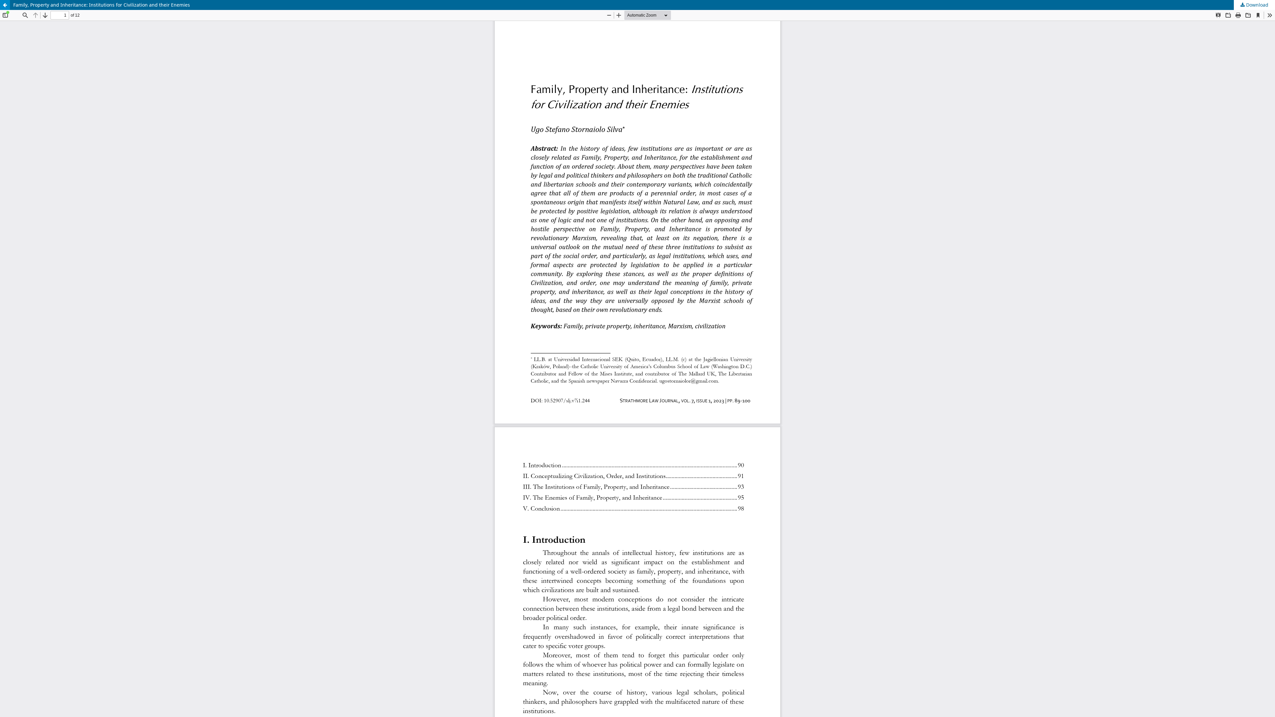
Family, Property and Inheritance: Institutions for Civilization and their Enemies (101, 5)
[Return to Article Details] (5, 5)
